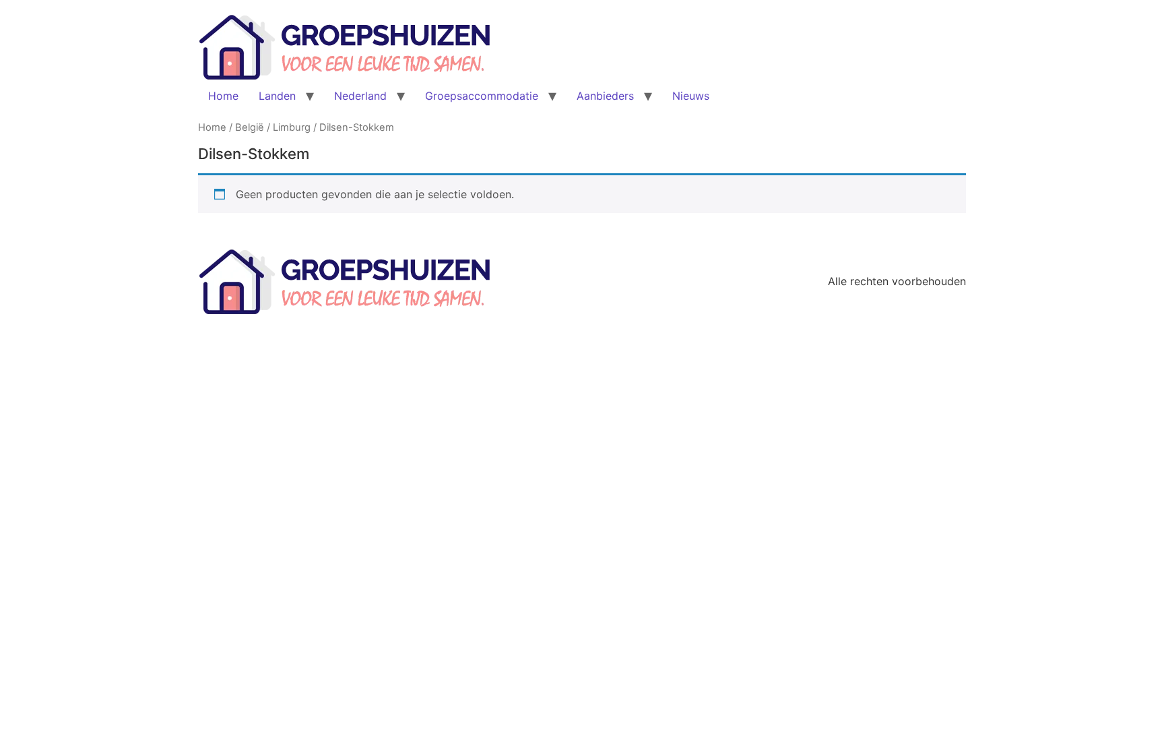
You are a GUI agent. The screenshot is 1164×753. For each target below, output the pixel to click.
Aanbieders (605, 95)
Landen (277, 95)
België (249, 127)
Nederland (360, 95)
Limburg (292, 127)
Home (223, 95)
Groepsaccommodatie (481, 95)
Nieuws (690, 95)
